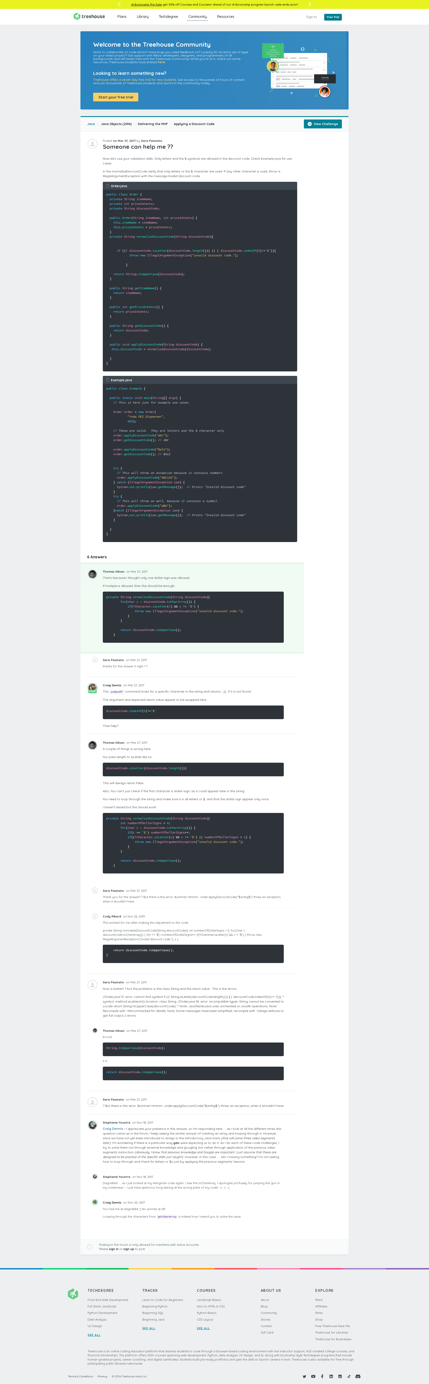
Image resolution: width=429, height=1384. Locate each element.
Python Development (102, 1313)
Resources (225, 16)
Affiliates (321, 1306)
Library (143, 16)
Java (91, 124)
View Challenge (325, 124)
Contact (266, 1326)
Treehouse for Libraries (331, 1332)
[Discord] (358, 1376)
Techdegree (168, 16)
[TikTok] (349, 1376)
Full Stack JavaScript (102, 1306)
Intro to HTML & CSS (211, 1306)
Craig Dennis (112, 685)
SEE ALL (94, 1335)
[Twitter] (304, 1376)
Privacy (102, 1376)
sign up (128, 1249)
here (161, 62)
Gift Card (267, 1332)
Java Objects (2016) (116, 124)
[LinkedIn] (331, 1376)
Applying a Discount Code (194, 124)
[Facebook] (322, 1376)
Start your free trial (116, 97)
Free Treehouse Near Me (332, 1326)
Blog (264, 1306)
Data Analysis (97, 1319)
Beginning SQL (153, 1313)
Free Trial (333, 17)
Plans (121, 16)
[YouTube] (313, 1376)
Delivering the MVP (153, 124)
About (265, 1300)
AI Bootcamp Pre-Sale (146, 4)
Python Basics (206, 1313)
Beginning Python (155, 1306)
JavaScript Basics (209, 1300)
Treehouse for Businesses (333, 1339)
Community (197, 16)
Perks (319, 1313)
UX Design (95, 1326)
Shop (319, 1319)
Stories (265, 1319)
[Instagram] (340, 1376)
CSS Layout (205, 1319)
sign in (113, 1249)
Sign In (311, 17)
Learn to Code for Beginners (162, 1300)
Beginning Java (153, 1319)
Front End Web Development (108, 1300)
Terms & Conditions (80, 1376)
